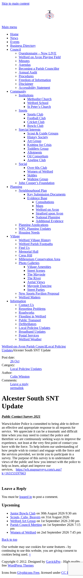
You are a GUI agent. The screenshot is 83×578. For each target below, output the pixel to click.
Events (14, 42)
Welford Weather (30, 339)
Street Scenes (36, 270)
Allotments (34, 152)
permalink (17, 388)
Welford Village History (35, 240)
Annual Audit (28, 72)
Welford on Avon (47, 209)
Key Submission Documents (46, 194)
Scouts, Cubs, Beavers (25, 517)
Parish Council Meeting (26, 525)
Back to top (9, 539)
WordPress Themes (21, 565)
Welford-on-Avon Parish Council (24, 346)
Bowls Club (35, 126)
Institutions (26, 95)
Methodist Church (39, 99)
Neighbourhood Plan (33, 190)
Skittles (32, 175)
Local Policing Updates (34, 328)
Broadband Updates (32, 331)
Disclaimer (26, 84)
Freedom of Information (35, 80)
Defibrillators (27, 324)
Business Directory (23, 45)
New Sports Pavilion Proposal (39, 293)
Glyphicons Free (28, 572)
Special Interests (29, 129)
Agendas (25, 65)
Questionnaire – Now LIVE (37, 53)
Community (18, 91)
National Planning (48, 217)
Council (15, 49)
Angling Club (36, 160)
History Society (37, 137)
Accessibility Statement (34, 87)
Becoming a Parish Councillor (39, 68)
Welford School (37, 103)
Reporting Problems (32, 308)
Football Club (36, 118)
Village (15, 236)
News (14, 38)
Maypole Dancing (39, 286)
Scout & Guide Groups (42, 133)
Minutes (24, 61)
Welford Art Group (23, 521)
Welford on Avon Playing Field (40, 57)
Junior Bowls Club (23, 513)
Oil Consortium (37, 156)
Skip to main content (15, 3)
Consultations (45, 202)
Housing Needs (29, 232)
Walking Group (37, 179)
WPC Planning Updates (35, 228)
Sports (23, 110)
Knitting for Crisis (39, 145)
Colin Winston (20, 376)
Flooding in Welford (32, 316)
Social (23, 164)
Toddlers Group (38, 148)
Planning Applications (33, 225)
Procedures (26, 76)
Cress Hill (25, 255)
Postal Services (29, 335)
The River (34, 278)
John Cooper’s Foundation (36, 183)
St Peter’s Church (39, 106)
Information (18, 301)
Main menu (9, 27)
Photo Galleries (29, 263)
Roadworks (26, 312)
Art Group (34, 141)
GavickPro (53, 561)
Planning (16, 187)
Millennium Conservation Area (39, 259)
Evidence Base (37, 198)
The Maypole (36, 274)
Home (14, 34)
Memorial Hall (28, 251)
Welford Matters (29, 297)
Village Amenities (39, 267)
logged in (25, 497)
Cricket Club (35, 122)
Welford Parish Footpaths (36, 244)
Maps (39, 206)
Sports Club (35, 114)
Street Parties (36, 289)
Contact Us (26, 305)
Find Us (24, 247)
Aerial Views (36, 282)
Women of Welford (40, 171)
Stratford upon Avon (49, 213)
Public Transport (30, 320)
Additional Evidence (49, 221)
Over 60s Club (37, 167)
